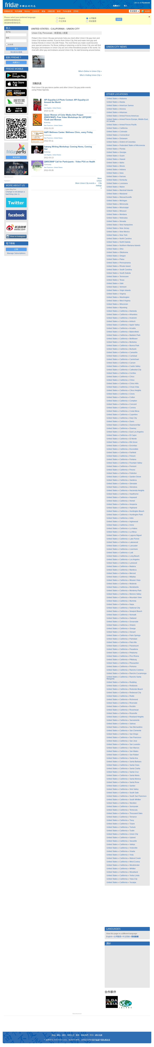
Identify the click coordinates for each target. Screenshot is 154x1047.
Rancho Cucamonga (137, 673)
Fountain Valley (135, 463)
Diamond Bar (134, 425)
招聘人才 (70, 1035)
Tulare (132, 824)
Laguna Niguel (135, 535)
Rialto (131, 696)
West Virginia (125, 301)
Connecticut (124, 135)
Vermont (123, 287)
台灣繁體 (117, 937)
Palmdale (133, 639)
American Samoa (126, 105)
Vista (131, 855)
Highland (133, 508)
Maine (122, 187)
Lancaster (133, 546)
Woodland (133, 872)
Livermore (133, 549)
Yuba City (133, 879)
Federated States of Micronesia (132, 145)
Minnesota (124, 204)
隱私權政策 (105, 1040)
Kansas (123, 176)
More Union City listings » (99, 183)
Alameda (133, 311)
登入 (125, 6)
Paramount (134, 646)
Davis (131, 421)
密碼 (7, 38)
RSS (92, 1035)
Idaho (122, 163)
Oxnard (132, 632)
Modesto (133, 584)
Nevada (123, 221)
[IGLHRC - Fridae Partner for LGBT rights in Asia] (125, 1008)
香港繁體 (135, 937)
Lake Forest (134, 539)
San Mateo (133, 751)
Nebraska (124, 218)
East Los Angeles (136, 432)
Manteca (133, 570)
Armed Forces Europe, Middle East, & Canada (127, 120)
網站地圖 (98, 1035)
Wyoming (123, 308)
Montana (123, 214)
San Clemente (135, 731)
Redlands (133, 686)
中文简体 (126, 937)
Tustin (131, 831)
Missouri (123, 211)
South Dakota (125, 273)
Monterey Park (135, 591)
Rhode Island (125, 266)
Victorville (133, 848)
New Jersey (124, 228)
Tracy (131, 820)
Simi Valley (134, 789)
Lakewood (133, 542)
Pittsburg (133, 660)
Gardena (133, 480)
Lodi (131, 553)
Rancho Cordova (136, 670)
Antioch (132, 321)
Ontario (132, 625)
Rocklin (132, 706)
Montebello (134, 587)
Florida (122, 149)
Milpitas (132, 577)
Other (46, 105)
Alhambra (133, 314)
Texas (122, 280)
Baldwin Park (134, 335)
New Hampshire (126, 225)
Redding (133, 682)
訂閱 (16, 249)
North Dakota (125, 242)
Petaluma (133, 653)
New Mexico (125, 232)
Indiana (123, 169)
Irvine (131, 525)
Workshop (47, 122)
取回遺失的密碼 (16, 52)
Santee (132, 786)
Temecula (133, 810)
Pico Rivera (134, 656)
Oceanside (133, 622)
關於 (59, 1035)
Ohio (121, 249)
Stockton (133, 803)
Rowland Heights (136, 717)
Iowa (121, 173)
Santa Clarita (134, 768)
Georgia (123, 152)
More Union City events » (85, 183)
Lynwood (133, 563)
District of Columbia (128, 142)
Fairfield (132, 452)
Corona (132, 408)
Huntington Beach (136, 511)
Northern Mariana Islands (130, 245)
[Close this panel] (149, 17)
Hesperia (133, 504)
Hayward (133, 497)
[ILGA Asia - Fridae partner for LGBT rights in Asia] (111, 1008)
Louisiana (124, 183)
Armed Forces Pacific (128, 125)
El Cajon (133, 435)
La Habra (133, 528)
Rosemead (134, 710)
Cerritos (132, 373)
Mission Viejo (134, 580)
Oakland (132, 618)
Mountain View (135, 597)
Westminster (134, 865)
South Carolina (126, 270)
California (58, 29)
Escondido (133, 449)
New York (123, 235)
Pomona (132, 666)
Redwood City (135, 693)
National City (134, 608)
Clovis (132, 394)
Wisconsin (124, 304)
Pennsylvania (125, 263)
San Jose (133, 741)
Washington (124, 297)
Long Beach (134, 556)
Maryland (123, 194)
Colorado (123, 132)
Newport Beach (135, 611)
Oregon (123, 256)
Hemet (132, 501)
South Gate (134, 793)
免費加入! (116, 6)
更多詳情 (16, 157)
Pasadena (133, 649)
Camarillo (133, 352)
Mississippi (124, 207)
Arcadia (132, 328)
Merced (132, 573)
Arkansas (123, 112)
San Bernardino (135, 727)
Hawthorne (134, 494)
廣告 (64, 1035)
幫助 (78, 1035)
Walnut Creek (135, 858)
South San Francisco (137, 796)
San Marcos (134, 748)
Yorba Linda (134, 875)
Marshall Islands (126, 190)
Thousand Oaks (135, 813)
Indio (131, 518)
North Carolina (126, 239)
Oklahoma (124, 252)
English (109, 937)
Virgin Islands (125, 290)
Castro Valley (134, 366)
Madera (132, 566)
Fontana (132, 459)
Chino (131, 380)
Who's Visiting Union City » (91, 75)
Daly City (133, 418)
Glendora (133, 487)
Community (47, 135)
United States (40, 29)
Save (119, 19)
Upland (132, 837)
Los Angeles (48, 108)
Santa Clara (134, 765)
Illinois (122, 166)
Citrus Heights (135, 390)
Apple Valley (134, 325)
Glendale (133, 484)
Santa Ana (133, 758)
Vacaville (133, 841)
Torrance (133, 817)
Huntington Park (136, 515)
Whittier (132, 869)
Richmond (133, 699)
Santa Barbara (135, 762)
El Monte (133, 439)
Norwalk (132, 615)
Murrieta (132, 601)
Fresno (132, 470)
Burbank (132, 349)
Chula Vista (134, 387)
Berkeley (133, 342)
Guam (122, 156)
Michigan (123, 201)
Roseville (133, 713)
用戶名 (8, 32)
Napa (131, 604)
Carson (132, 363)
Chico (131, 377)
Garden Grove (135, 477)
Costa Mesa (134, 411)
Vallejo (132, 844)
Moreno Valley (135, 594)
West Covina (134, 862)
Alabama (123, 99)
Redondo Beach (136, 689)
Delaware (124, 138)
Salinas (132, 724)
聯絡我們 (84, 1035)
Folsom (132, 456)
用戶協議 (95, 1040)
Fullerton (133, 473)
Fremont (132, 466)
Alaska (122, 102)
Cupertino (133, 415)
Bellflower (133, 339)
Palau (122, 259)
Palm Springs (134, 635)
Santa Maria (134, 775)
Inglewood (133, 521)
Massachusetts (126, 197)
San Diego (133, 734)
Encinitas (133, 446)
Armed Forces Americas (129, 116)
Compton (133, 401)
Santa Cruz (134, 772)
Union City (73, 29)
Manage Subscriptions (16, 253)
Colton (132, 397)
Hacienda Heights (136, 490)
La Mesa (133, 532)
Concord (133, 404)
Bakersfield (134, 332)
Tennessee (124, 276)
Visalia (132, 851)
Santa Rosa (134, 782)
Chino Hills (134, 383)
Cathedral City (135, 370)
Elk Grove (133, 442)
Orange (132, 628)
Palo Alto (133, 642)
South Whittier (135, 800)
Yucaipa (132, 882)
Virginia (123, 294)
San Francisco (48, 125)
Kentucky (123, 180)
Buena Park (134, 345)
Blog (53, 1035)
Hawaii (122, 159)
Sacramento (134, 720)
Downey (132, 428)
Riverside (133, 703)
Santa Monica (135, 779)
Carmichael (134, 359)
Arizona (122, 109)
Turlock (132, 827)
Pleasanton (134, 663)
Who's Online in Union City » (90, 71)
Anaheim (133, 318)
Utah (121, 283)
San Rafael (134, 755)
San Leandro (134, 744)
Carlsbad (133, 356)
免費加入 (16, 62)
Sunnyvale (133, 806)
